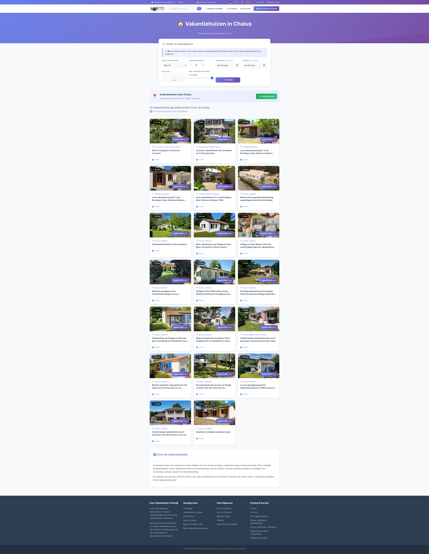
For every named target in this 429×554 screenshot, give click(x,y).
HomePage (187, 508)
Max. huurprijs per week (199, 71)
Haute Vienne (177, 98)
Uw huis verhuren (224, 508)
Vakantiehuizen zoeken (193, 512)
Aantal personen (196, 60)
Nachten (166, 71)
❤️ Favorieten (259, 2)
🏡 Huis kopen (245, 8)
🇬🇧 (236, 2)
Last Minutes (188, 516)
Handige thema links (258, 538)
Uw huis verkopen (224, 512)
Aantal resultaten (170, 60)
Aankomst (225, 60)
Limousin (196, 98)
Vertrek (250, 60)
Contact (253, 508)
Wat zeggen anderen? (259, 516)
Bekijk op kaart (266, 96)
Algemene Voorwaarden (227, 524)
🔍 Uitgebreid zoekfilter (214, 8)
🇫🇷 (242, 2)
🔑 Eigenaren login (272, 2)
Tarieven (220, 520)
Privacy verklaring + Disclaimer (263, 527)
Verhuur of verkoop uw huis (266, 8)
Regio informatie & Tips (193, 524)
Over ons (254, 512)
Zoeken (228, 80)
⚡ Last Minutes (231, 8)
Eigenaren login (223, 516)
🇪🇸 (247, 2)
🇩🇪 (230, 2)
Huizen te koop (189, 520)
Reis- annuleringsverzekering (195, 528)
